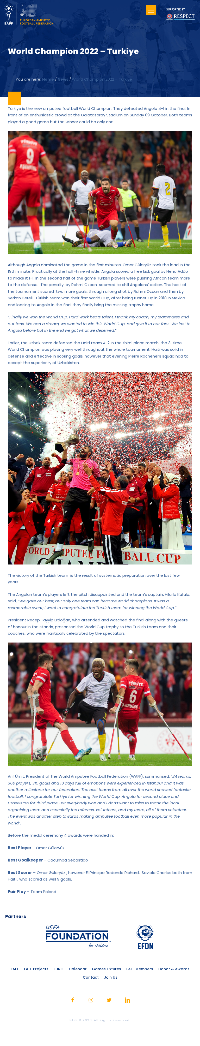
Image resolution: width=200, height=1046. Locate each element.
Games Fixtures (106, 969)
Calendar (78, 969)
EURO (59, 969)
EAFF (15, 969)
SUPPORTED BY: (175, 9)
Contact (91, 977)
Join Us (110, 977)
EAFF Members (139, 969)
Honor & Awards (174, 969)
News (63, 79)
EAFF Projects (36, 969)
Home (48, 79)
